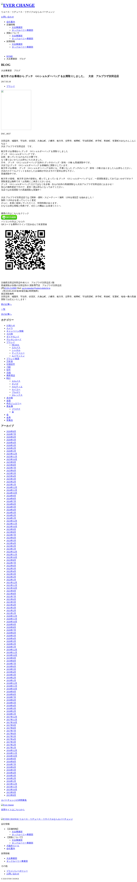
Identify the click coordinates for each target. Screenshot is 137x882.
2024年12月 (11, 487)
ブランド (10, 86)
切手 (8, 370)
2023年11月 (11, 524)
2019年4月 (11, 672)
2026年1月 (11, 451)
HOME (9, 56)
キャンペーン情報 (15, 331)
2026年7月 (11, 434)
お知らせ (10, 325)
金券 (8, 417)
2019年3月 (11, 675)
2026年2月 (11, 448)
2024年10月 (11, 493)
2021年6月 (11, 599)
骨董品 (9, 420)
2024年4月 (11, 510)
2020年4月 (11, 638)
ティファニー (18, 353)
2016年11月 (11, 753)
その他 (9, 334)
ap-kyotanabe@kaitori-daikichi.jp (36, 288)
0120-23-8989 (11, 288)
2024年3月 (11, 512)
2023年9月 (11, 529)
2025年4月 (11, 476)
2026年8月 (11, 431)
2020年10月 (11, 622)
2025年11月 (11, 456)
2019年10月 (11, 655)
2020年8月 (11, 627)
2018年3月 (11, 708)
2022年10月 (11, 557)
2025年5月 (11, 473)
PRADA (15, 345)
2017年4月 (11, 739)
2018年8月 (11, 694)
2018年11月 (11, 686)
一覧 (3, 309)
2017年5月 (11, 736)
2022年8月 (11, 560)
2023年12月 (11, 521)
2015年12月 (11, 784)
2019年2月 (11, 678)
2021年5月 (11, 602)
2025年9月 (11, 462)
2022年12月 (11, 552)
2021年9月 (11, 591)
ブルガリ (16, 392)
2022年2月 (11, 577)
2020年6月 (11, 633)
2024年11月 (11, 490)
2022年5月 (11, 568)
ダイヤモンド (12, 337)
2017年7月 (11, 731)
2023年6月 (11, 538)
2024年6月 (11, 504)
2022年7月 (11, 563)
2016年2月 (11, 778)
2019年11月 (11, 652)
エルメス (16, 347)
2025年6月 (11, 470)
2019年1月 (11, 680)
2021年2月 (11, 610)
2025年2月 (11, 482)
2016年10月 (11, 756)
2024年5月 (11, 507)
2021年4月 (11, 605)
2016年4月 (11, 773)
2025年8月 (11, 465)
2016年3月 (11, 775)
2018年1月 (11, 714)
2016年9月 (11, 759)
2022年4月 (11, 571)
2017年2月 (11, 745)
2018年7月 (11, 697)
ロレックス (17, 395)
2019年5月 (11, 669)
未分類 (9, 398)
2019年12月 (11, 650)
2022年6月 (11, 566)
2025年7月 (11, 468)
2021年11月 (11, 585)
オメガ (15, 384)
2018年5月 (11, 703)
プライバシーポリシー (17, 871)
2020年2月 (11, 644)
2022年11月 (11, 554)
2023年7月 (11, 535)
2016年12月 (11, 750)
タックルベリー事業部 (22, 30)
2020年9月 (11, 624)
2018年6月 (11, 700)
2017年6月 (11, 733)
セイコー (16, 389)
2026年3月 (11, 445)
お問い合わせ (7, 17)
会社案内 (10, 22)
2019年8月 (11, 661)
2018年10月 (11, 689)
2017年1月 (11, 747)
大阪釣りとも (12, 846)
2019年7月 (11, 664)
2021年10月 (11, 588)
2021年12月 (11, 582)
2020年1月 (11, 647)
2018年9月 (11, 692)
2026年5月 (11, 440)
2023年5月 (11, 540)
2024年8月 (11, 498)
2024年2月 (11, 515)
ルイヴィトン (18, 356)
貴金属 (9, 406)
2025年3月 (11, 479)
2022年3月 (11, 574)
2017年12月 (11, 717)
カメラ (9, 328)
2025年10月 (11, 459)
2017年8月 (11, 728)
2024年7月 (11, 501)
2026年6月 (11, 437)
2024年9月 (11, 496)
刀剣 (8, 367)
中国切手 (10, 364)
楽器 (8, 400)
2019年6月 (11, 666)
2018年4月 (11, 706)
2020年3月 (11, 641)
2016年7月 (11, 764)
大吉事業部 (17, 27)
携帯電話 (10, 375)
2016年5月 (11, 770)
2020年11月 (11, 619)
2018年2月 (11, 711)
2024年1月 (11, 518)
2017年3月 (11, 742)
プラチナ (16, 409)
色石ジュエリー (13, 403)
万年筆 (9, 361)
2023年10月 (11, 526)
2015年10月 (11, 789)
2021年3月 (11, 608)
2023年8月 (11, 532)
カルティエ (17, 387)
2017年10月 (11, 722)
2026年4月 (11, 442)
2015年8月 (11, 795)
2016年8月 (11, 761)
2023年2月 (11, 546)
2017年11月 (11, 719)
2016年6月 (11, 767)
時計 (8, 378)
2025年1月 (11, 484)
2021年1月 (11, 613)
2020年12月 (11, 616)
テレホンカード (13, 339)
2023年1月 (11, 549)
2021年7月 (11, 596)
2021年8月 (11, 594)
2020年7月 (11, 630)
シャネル (16, 350)
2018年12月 (11, 683)
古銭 (8, 373)
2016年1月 (11, 781)
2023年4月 (11, 543)
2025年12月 (11, 454)
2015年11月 (11, 787)
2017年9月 (11, 725)
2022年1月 (11, 580)
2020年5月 (11, 636)
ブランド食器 (12, 359)
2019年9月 (11, 658)
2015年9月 (11, 792)
